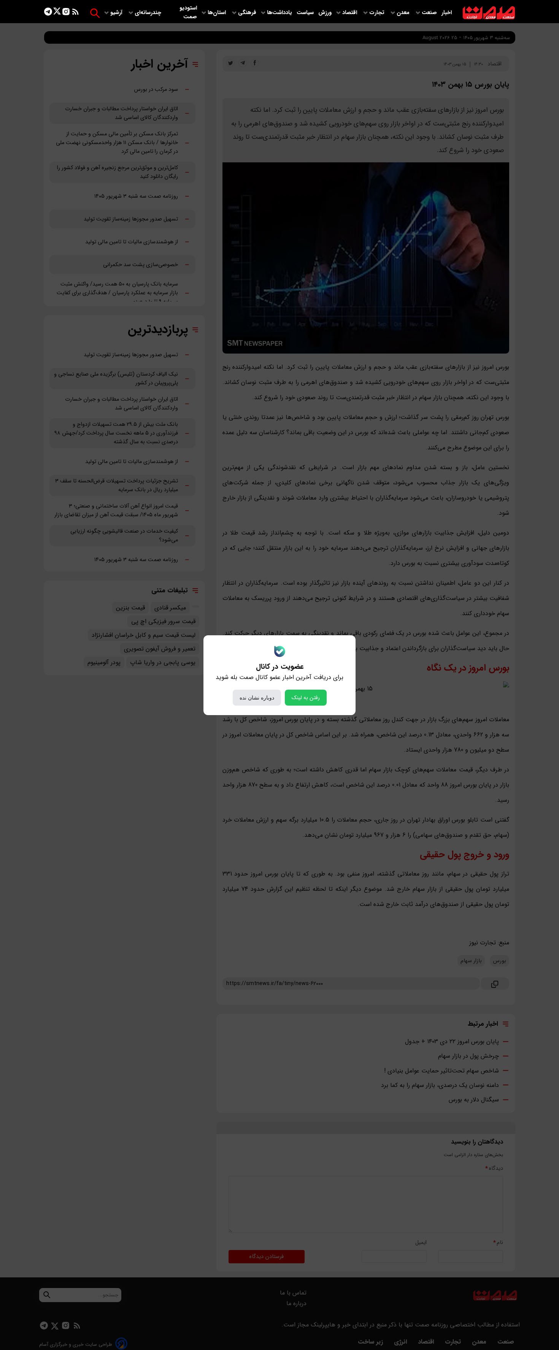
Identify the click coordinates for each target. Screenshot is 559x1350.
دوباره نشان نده (257, 698)
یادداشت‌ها (280, 12)
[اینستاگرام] (66, 13)
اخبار (446, 12)
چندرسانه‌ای (149, 12)
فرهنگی (247, 12)
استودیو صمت (188, 12)
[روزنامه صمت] (488, 13)
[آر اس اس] (75, 13)
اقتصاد (350, 12)
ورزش (325, 12)
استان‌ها (217, 12)
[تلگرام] (48, 13)
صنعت (430, 12)
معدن (404, 12)
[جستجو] (95, 13)
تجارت (377, 12)
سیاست (306, 12)
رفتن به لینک (306, 697)
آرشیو (117, 12)
